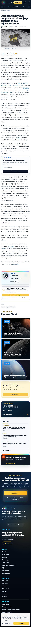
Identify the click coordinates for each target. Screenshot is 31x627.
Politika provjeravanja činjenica (11, 609)
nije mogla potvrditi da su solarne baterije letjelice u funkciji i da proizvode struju (15, 90)
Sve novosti (6, 450)
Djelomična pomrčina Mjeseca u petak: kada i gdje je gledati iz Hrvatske (15, 436)
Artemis (3, 248)
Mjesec (17, 6)
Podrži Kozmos (14, 394)
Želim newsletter (15, 171)
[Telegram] (18, 524)
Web (16, 281)
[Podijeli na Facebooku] (3, 54)
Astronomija (5, 554)
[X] (12, 524)
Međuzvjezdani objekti (8, 565)
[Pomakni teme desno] (29, 7)
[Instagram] (15, 524)
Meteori (10, 6)
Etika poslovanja (7, 607)
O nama (4, 596)
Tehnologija (5, 560)
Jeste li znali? (6, 562)
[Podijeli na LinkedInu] (12, 54)
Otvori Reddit (9, 463)
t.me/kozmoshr (15, 264)
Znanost (4, 557)
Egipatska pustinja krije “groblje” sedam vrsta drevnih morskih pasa (15, 444)
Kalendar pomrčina (15, 414)
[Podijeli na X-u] (7, 54)
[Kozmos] (6, 2)
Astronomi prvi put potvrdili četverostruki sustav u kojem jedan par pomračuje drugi (14, 427)
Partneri (4, 591)
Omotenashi (11, 246)
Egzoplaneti (24, 6)
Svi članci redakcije (14, 278)
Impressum (5, 604)
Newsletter (5, 588)
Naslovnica (3, 10)
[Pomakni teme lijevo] (2, 7)
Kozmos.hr (14, 276)
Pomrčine (5, 583)
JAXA (6, 108)
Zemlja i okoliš (6, 573)
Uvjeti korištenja (7, 612)
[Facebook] (8, 524)
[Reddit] (22, 524)
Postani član (14, 493)
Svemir (8, 10)
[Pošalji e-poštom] (16, 53)
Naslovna (5, 580)
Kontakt (4, 594)
